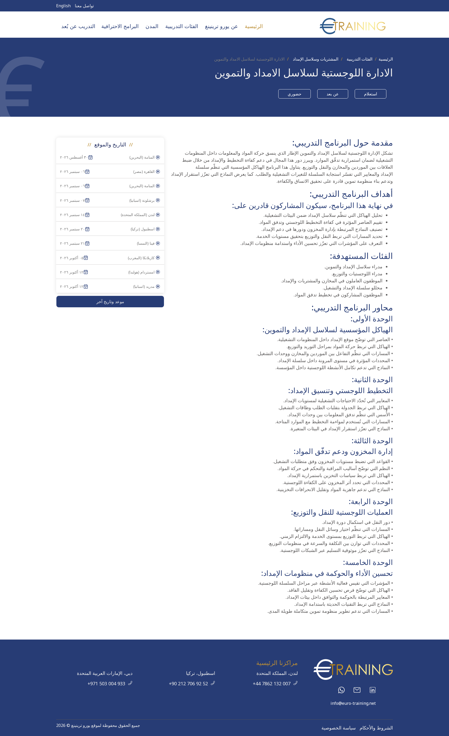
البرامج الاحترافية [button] (120, 26)
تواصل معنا (84, 6)
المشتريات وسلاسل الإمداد (315, 59)
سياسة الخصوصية (338, 728)
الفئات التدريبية (359, 59)
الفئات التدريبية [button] (181, 26)
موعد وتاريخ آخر (110, 301)
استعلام (370, 94)
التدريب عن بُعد (78, 26)
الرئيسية (254, 26)
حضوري (294, 94)
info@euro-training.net (353, 703)
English (63, 6)
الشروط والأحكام (376, 728)
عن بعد (333, 94)
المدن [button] (152, 26)
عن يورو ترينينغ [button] (221, 26)
